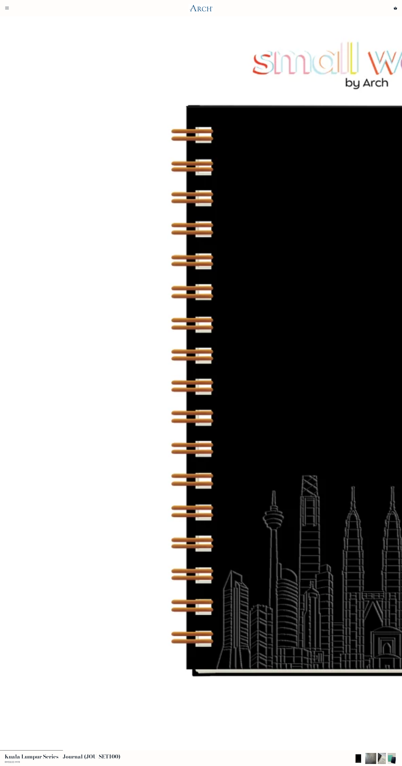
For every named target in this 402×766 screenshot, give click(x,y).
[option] (358, 758)
